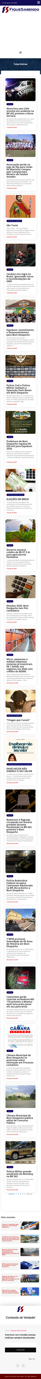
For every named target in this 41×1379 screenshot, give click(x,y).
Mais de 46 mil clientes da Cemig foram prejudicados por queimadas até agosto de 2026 (10, 1252)
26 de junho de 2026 (12, 960)
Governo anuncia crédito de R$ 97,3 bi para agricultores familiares (18, 553)
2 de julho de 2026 (11, 404)
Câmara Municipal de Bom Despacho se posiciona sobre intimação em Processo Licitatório (19, 1060)
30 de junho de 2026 (12, 683)
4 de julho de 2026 (11, 293)
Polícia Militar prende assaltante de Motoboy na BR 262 (19, 1174)
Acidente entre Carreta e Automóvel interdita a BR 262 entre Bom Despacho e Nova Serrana (10, 1239)
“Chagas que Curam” (18, 720)
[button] (20, 52)
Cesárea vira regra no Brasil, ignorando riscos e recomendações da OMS (20, 277)
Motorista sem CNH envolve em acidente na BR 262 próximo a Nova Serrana (20, 112)
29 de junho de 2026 (12, 843)
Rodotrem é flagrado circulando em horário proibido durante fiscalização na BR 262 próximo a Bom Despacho (19, 826)
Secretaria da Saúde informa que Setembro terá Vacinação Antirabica (10, 1291)
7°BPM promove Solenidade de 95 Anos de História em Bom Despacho (19, 942)
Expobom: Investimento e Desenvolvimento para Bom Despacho (20, 332)
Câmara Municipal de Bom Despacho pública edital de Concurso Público (19, 1119)
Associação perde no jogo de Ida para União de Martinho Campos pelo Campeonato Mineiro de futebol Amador (19, 170)
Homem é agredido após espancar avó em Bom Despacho (10, 1226)
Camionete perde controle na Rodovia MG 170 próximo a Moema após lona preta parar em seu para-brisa (20, 1001)
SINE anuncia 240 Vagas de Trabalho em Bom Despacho (10, 1265)
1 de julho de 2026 (11, 512)
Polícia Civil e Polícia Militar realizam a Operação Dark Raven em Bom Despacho (19, 389)
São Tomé (12, 225)
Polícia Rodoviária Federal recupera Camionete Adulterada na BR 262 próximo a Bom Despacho (19, 885)
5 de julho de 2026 (11, 188)
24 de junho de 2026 (12, 1134)
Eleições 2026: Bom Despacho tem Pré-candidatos (17, 608)
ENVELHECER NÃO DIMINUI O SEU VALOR (19, 770)
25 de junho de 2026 (12, 1078)
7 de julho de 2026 (11, 127)
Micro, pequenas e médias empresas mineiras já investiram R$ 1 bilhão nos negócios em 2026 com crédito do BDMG (19, 665)
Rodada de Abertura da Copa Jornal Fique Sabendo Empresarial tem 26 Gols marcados (11, 1278)
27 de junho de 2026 (12, 902)
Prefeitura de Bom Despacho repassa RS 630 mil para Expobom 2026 (19, 445)
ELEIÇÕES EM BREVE (17, 499)
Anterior (11, 1194)
